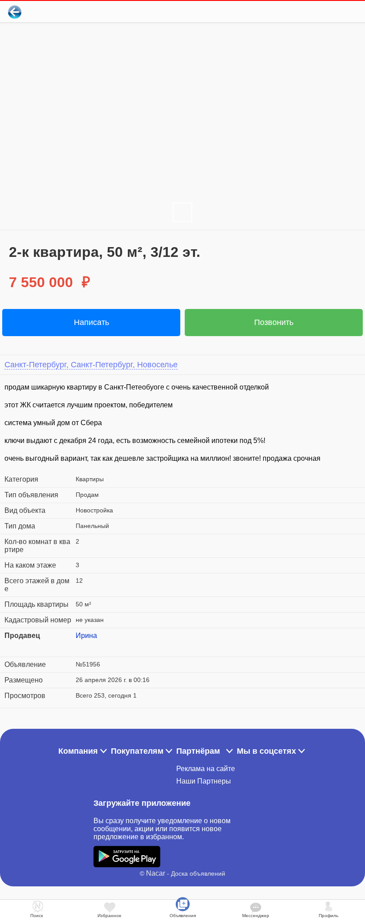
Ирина (86, 635)
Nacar (155, 873)
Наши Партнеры (203, 781)
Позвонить (273, 322)
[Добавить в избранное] (322, 12)
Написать (91, 322)
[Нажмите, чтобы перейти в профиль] (82, 646)
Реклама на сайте (205, 768)
